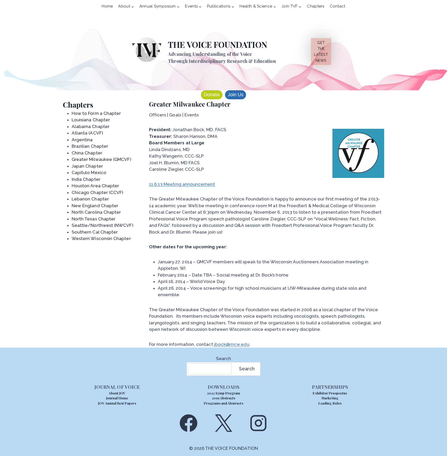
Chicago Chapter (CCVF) (97, 192)
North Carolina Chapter (96, 212)
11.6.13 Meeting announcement (182, 184)
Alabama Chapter (90, 126)
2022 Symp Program (223, 393)
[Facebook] (188, 423)
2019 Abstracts (223, 398)
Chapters (315, 6)
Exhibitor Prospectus (330, 393)
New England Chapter (95, 205)
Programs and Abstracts (223, 403)
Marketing (330, 398)
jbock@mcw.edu (231, 344)
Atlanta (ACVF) (87, 133)
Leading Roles (329, 403)
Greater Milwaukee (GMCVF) (101, 159)
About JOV (117, 393)
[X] (223, 423)
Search (223, 358)
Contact (337, 6)
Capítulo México (89, 172)
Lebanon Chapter (90, 198)
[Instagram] (258, 423)
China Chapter (87, 152)
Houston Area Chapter (95, 185)
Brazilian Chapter (90, 146)
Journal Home (117, 398)
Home (107, 6)
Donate (212, 94)
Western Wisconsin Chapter (101, 238)
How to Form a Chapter (96, 113)
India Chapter (86, 179)
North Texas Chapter (93, 218)
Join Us (235, 94)
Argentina (82, 139)
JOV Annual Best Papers (117, 403)
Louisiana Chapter (91, 119)
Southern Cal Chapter (95, 232)
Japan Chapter (87, 166)
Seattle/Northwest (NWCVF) (102, 225)
